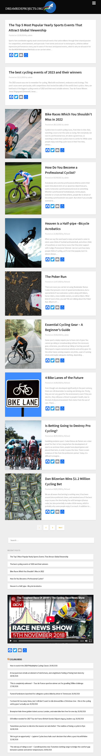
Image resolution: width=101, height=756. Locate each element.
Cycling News (16, 659)
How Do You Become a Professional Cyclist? (27, 579)
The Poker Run (56, 276)
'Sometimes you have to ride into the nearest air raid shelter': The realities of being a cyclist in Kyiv (47, 726)
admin (30, 35)
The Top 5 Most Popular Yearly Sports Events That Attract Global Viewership (39, 556)
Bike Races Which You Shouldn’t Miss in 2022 (27, 571)
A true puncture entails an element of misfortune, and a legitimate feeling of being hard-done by (47, 673)
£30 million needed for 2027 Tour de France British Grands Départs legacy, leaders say (42, 719)
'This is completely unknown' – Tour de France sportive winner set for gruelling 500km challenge (46, 683)
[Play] (10, 641)
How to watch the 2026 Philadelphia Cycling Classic (29, 665)
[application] (50, 619)
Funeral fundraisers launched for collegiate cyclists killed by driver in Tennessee (40, 694)
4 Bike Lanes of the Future (64, 377)
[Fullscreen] (90, 641)
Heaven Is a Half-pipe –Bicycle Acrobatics (26, 586)
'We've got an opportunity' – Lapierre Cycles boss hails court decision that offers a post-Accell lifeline (48, 736)
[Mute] (86, 641)
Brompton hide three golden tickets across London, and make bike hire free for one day (43, 711)
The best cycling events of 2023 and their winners (45, 72)
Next (60, 527)
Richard (67, 234)
